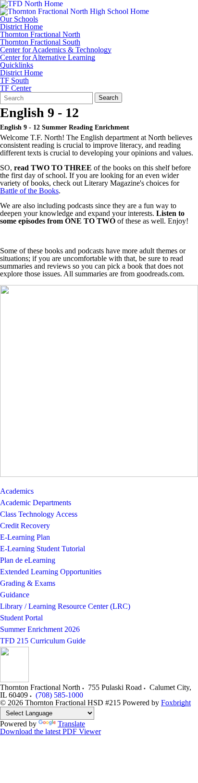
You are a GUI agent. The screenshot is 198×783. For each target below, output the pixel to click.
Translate (71, 724)
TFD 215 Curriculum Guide (43, 641)
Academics (17, 491)
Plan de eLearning (27, 560)
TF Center (15, 88)
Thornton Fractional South (40, 42)
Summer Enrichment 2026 (40, 629)
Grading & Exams (27, 583)
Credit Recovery (25, 526)
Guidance (14, 595)
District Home (21, 27)
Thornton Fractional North (40, 34)
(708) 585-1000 (59, 695)
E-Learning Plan (25, 537)
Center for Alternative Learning (47, 57)
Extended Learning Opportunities (50, 572)
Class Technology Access (38, 514)
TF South (14, 80)
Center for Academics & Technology (55, 50)
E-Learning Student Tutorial (42, 549)
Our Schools (19, 19)
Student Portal (21, 618)
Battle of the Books (29, 191)
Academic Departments (35, 502)
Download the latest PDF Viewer (50, 731)
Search (108, 97)
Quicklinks (16, 65)
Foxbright (176, 703)
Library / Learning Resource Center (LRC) (65, 606)
